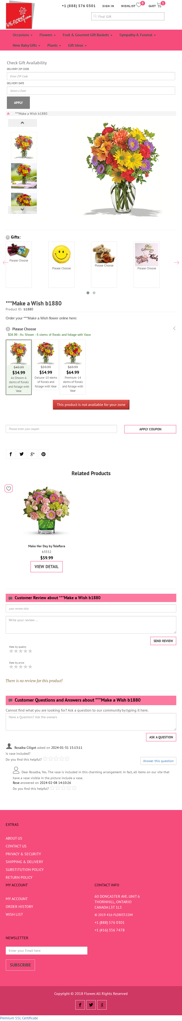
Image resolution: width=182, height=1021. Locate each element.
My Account (17, 898)
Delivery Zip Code (18, 69)
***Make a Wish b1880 (31, 113)
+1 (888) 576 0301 (79, 5)
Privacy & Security (23, 853)
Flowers (46, 34)
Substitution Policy (25, 869)
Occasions (21, 34)
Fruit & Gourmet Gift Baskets (86, 34)
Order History (19, 906)
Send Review (163, 641)
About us (14, 838)
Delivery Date (15, 83)
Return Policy (19, 877)
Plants (53, 45)
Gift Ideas (76, 45)
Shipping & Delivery (24, 861)
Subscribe (20, 965)
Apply (18, 103)
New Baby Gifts (25, 45)
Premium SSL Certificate (19, 1018)
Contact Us (16, 846)
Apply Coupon (150, 429)
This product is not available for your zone (91, 404)
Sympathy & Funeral (136, 34)
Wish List (14, 914)
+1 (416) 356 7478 (110, 930)
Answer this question (158, 761)
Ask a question (161, 737)
